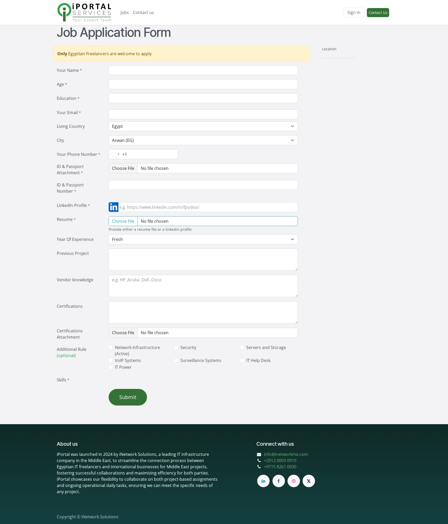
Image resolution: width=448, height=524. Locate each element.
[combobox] (115, 154)
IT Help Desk (258, 360)
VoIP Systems (128, 360)
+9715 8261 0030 (280, 467)
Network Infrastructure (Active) (137, 351)
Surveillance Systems (200, 360)
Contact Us (378, 12)
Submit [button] (127, 397)
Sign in (353, 12)
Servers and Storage (266, 347)
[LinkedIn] (263, 481)
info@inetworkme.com (286, 454)
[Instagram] (294, 481)
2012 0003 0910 (281, 460)
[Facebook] (278, 481)
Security (188, 347)
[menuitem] (124, 12)
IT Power (123, 367)
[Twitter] (309, 481)
